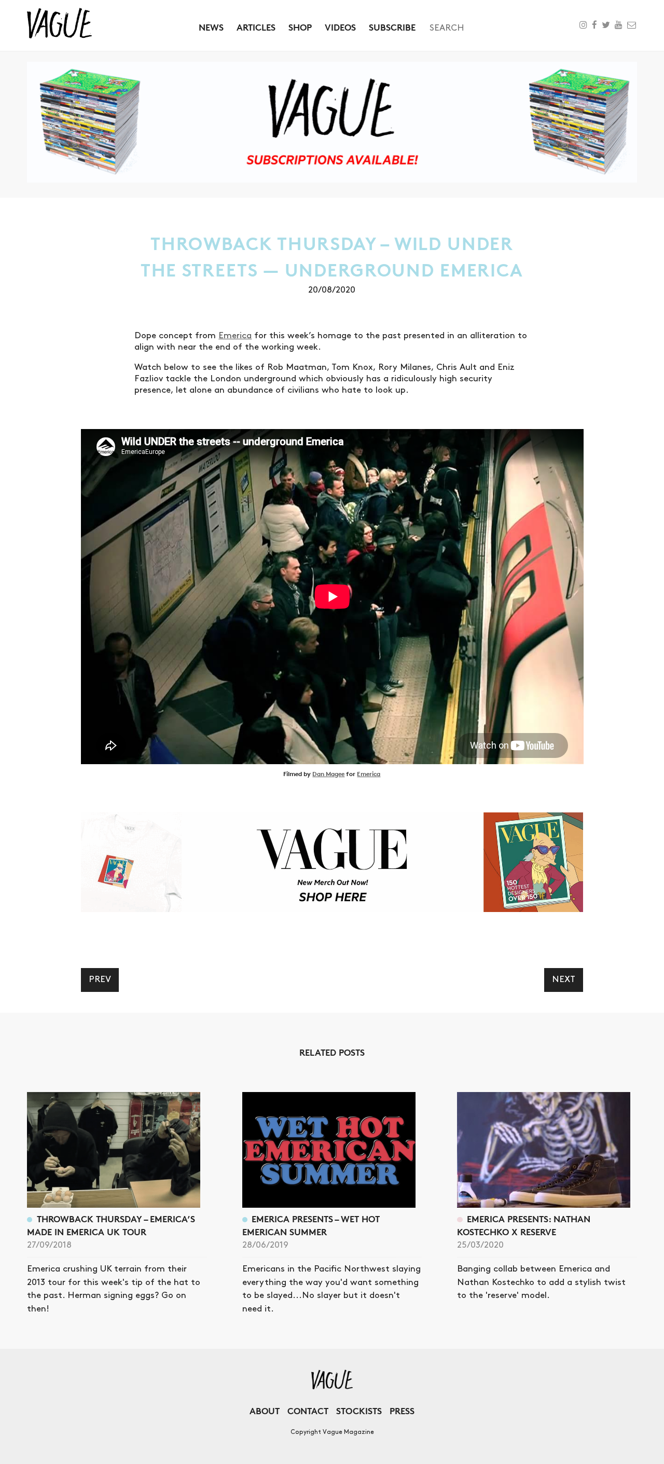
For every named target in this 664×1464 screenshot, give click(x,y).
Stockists (359, 1410)
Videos (340, 27)
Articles (256, 27)
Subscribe (392, 27)
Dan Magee (328, 774)
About (265, 1410)
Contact (307, 1410)
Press (402, 1410)
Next (563, 979)
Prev (100, 979)
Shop (300, 27)
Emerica (235, 336)
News (211, 27)
